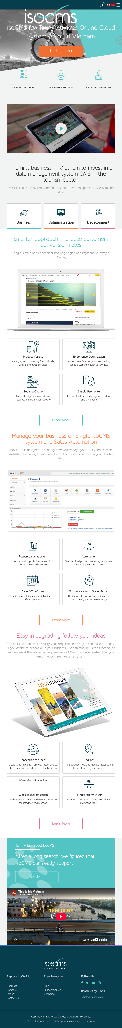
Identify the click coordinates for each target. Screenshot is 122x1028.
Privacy (90, 1022)
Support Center (52, 990)
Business (24, 222)
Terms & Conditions (38, 1022)
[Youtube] (93, 983)
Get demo (36, 877)
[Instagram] (99, 983)
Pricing (10, 994)
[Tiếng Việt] (113, 4)
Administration (61, 222)
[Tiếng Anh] (108, 4)
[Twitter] (87, 983)
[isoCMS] (53, 17)
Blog (46, 986)
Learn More (61, 420)
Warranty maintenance (67, 1022)
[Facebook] (82, 983)
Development (98, 222)
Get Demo (61, 51)
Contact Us (13, 998)
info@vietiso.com (93, 997)
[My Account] (102, 4)
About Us (12, 986)
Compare (12, 990)
